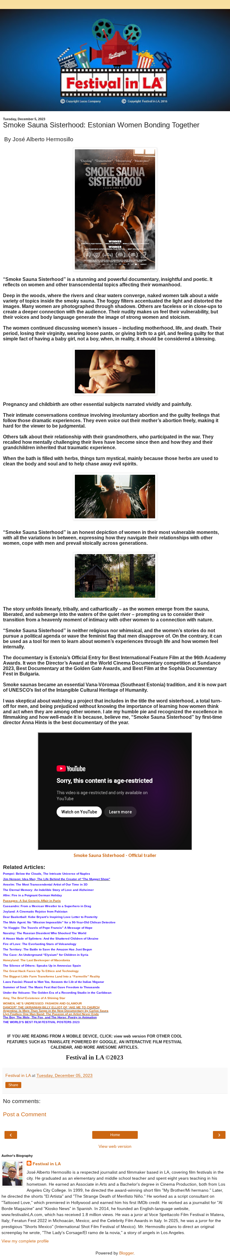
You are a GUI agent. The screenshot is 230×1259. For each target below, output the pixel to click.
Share (13, 1085)
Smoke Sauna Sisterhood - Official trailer (115, 855)
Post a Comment (24, 1114)
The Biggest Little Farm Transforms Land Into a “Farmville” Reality (51, 976)
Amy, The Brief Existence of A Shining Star (34, 998)
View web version (115, 1146)
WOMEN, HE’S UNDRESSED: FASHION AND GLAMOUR (42, 1003)
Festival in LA (47, 1163)
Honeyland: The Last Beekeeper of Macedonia (36, 960)
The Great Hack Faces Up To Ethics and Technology (41, 971)
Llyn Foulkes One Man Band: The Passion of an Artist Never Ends (51, 1014)
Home (115, 1135)
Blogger (126, 1253)
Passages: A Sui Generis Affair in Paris (32, 900)
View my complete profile (25, 1241)
